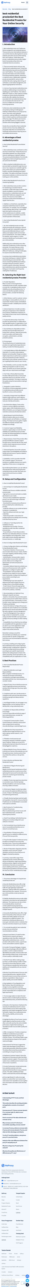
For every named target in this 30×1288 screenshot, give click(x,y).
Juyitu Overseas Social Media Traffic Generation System (13, 1268)
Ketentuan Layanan (20, 1237)
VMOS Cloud (12, 1260)
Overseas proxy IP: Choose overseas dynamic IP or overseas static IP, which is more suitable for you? (15, 1112)
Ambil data (4, 1224)
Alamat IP (4, 1209)
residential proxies (12, 59)
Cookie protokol (13, 1286)
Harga (3, 1200)
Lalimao (3, 1263)
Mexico (17, 1209)
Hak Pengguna (19, 1243)
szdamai (24, 1275)
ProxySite (4, 1215)
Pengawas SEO (5, 1230)
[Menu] (27, 2)
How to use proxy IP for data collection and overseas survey (14, 1118)
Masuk (23, 2)
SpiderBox (4, 1260)
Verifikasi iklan (5, 1227)
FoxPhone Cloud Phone (7, 1275)
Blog (9, 9)
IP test (10, 1253)
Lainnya (18, 1212)
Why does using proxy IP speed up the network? (13, 1147)
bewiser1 (10, 1272)
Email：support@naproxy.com (10, 1180)
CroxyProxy (4, 1212)
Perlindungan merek (6, 1236)
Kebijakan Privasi (20, 1240)
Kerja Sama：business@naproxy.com (12, 1183)
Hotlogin (19, 1260)
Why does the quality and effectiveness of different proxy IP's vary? (14, 1152)
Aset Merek (18, 1230)
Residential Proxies (6, 1206)
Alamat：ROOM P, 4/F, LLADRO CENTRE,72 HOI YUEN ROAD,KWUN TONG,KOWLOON (15, 1187)
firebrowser (4, 1257)
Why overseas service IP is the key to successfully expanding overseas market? (14, 1124)
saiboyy (22, 1253)
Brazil (17, 1203)
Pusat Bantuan (19, 1224)
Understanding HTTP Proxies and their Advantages (13, 1099)
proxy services (6, 530)
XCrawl (16, 1253)
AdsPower (4, 1253)
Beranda (5, 9)
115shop (17, 1275)
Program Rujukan (6, 1203)
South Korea (19, 1206)
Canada (18, 1200)
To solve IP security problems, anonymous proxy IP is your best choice (14, 1136)
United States (19, 1197)
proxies (14, 48)
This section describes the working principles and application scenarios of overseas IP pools (15, 1105)
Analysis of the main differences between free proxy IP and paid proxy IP (15, 1141)
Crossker (4, 1272)
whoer (18, 1257)
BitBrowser (12, 1257)
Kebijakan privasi (4, 1286)
